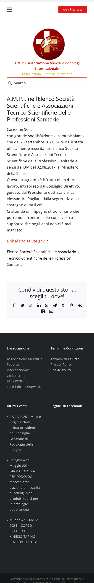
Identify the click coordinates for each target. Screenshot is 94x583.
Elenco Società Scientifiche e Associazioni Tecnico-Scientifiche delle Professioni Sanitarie (43, 258)
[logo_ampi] (47, 30)
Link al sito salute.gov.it (27, 241)
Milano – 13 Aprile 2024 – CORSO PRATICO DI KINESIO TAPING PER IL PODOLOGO (24, 531)
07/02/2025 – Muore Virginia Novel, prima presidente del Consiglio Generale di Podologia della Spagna (25, 433)
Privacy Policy (61, 364)
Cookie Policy (61, 370)
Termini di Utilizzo (65, 359)
